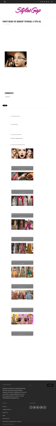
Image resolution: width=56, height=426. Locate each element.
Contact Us (5, 412)
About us (5, 406)
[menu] (4, 2)
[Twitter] (42, 1)
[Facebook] (40, 1)
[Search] (51, 1)
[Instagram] (49, 1)
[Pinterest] (47, 1)
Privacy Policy (6, 418)
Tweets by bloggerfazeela (16, 138)
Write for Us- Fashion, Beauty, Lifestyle (12, 421)
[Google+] (44, 1)
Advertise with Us (7, 409)
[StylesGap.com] (28, 10)
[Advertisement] (28, 40)
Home (4, 415)
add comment (7, 23)
